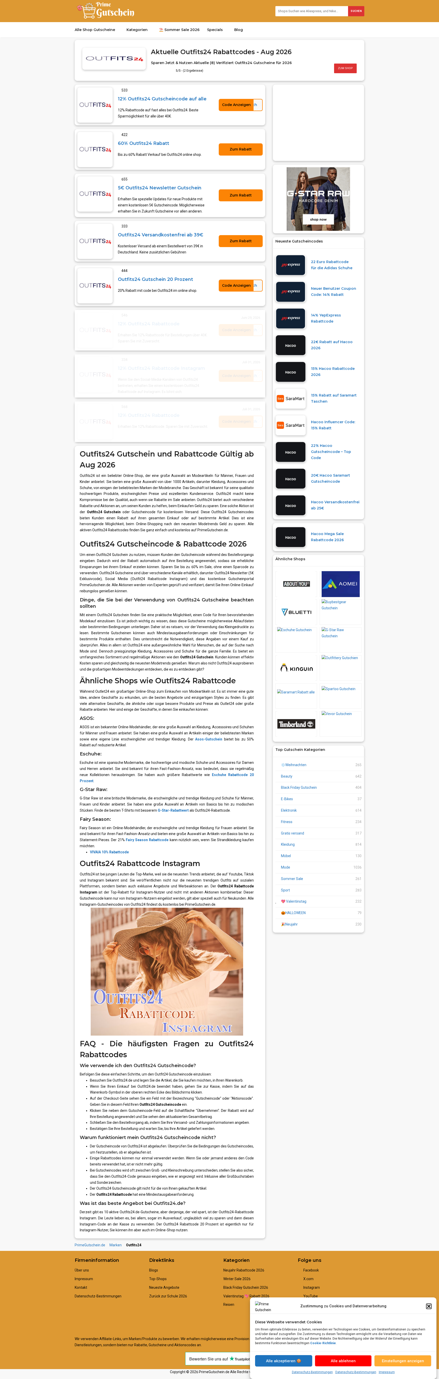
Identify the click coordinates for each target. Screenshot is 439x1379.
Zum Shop (345, 68)
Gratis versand (292, 833)
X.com (308, 1279)
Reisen (228, 1304)
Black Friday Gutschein (299, 787)
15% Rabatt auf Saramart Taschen (334, 398)
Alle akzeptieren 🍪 (283, 1361)
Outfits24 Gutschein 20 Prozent (155, 279)
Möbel (286, 856)
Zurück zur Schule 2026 (168, 1296)
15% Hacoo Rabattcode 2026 (333, 371)
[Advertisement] (318, 122)
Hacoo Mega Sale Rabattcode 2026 (327, 537)
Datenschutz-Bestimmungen (312, 1372)
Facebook (311, 1270)
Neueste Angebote (164, 1287)
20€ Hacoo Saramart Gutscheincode (330, 478)
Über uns (82, 1270)
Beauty (286, 776)
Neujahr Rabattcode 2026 (243, 1270)
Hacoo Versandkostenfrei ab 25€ (335, 505)
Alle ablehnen (343, 1361)
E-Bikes (287, 799)
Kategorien (138, 29)
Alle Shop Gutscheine (95, 29)
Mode (285, 867)
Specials (215, 29)
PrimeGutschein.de (90, 1245)
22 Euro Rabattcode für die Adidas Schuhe (331, 265)
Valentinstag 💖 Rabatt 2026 (246, 1296)
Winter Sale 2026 (236, 1279)
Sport (285, 890)
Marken (115, 1245)
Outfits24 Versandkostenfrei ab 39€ (160, 234)
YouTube (310, 1296)
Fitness (286, 822)
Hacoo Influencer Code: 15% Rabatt (333, 425)
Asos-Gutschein (208, 739)
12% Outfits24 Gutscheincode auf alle (162, 98)
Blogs (153, 1270)
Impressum (387, 1372)
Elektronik (289, 810)
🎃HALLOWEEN (293, 913)
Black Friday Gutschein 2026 (245, 1287)
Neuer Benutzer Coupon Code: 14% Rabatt (333, 291)
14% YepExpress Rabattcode (326, 318)
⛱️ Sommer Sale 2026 (179, 29)
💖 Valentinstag (293, 901)
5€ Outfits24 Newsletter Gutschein (159, 187)
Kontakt (81, 1287)
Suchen (356, 11)
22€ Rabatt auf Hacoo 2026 (332, 345)
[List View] (355, 49)
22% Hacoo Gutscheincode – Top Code (331, 451)
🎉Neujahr (289, 924)
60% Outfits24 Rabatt (143, 143)
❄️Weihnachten (293, 765)
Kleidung (288, 844)
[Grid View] (350, 49)
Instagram (311, 1287)
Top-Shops (158, 1279)
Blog (239, 29)
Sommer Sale (292, 879)
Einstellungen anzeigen (403, 1361)
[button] (428, 1306)
